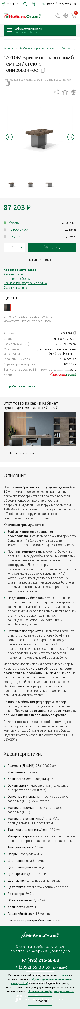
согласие (62, 975)
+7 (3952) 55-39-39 (40, 966)
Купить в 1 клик (40, 260)
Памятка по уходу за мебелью (25, 283)
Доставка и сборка (17, 278)
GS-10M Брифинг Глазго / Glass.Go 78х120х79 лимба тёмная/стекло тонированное (7, 307)
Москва (14, 222)
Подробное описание (19, 386)
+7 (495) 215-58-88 (40, 960)
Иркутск (14, 236)
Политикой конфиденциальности (51, 991)
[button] (9, 137)
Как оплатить (13, 274)
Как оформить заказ (20, 270)
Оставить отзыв (15, 287)
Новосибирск (18, 229)
